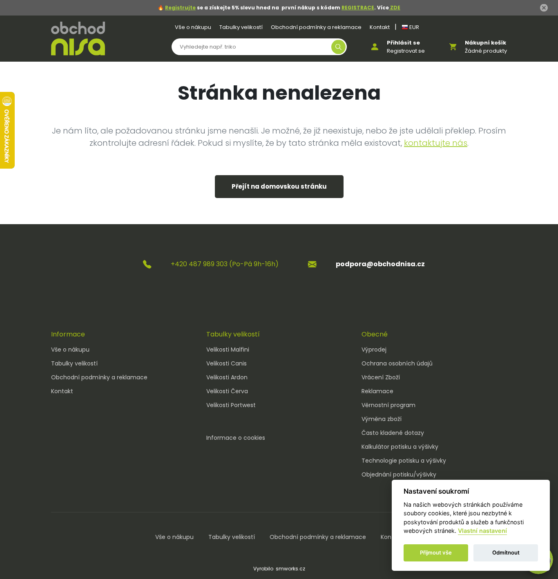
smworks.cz (290, 568)
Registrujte (180, 7)
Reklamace (377, 391)
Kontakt (380, 27)
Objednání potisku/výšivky (399, 474)
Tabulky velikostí (241, 27)
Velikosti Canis (226, 363)
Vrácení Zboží (381, 377)
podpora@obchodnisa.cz (380, 264)
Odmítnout (506, 553)
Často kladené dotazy (393, 433)
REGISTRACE (357, 7)
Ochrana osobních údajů (397, 363)
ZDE (394, 7)
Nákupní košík (485, 43)
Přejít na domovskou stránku (279, 186)
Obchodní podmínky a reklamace (316, 27)
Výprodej (374, 349)
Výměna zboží (382, 419)
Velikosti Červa (227, 391)
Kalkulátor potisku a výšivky (400, 447)
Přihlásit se (403, 43)
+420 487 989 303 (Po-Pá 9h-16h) (225, 264)
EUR (413, 27)
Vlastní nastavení (482, 531)
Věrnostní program (388, 405)
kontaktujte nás (435, 143)
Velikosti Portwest (231, 405)
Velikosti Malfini (227, 349)
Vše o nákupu (193, 27)
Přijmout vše (436, 553)
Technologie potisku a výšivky (404, 461)
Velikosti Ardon (227, 377)
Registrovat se (406, 51)
